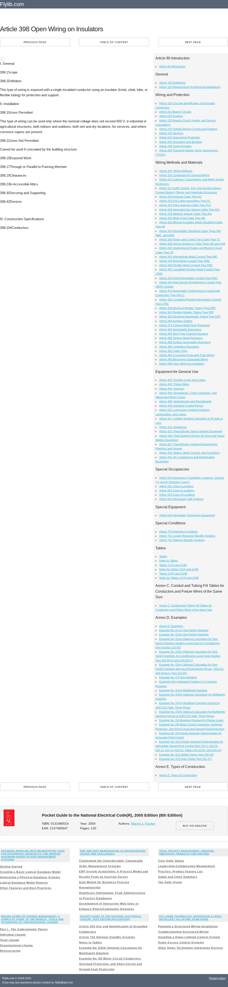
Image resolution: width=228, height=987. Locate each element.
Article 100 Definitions (172, 82)
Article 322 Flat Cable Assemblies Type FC (184, 201)
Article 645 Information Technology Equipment (187, 515)
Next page (193, 42)
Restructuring (10, 950)
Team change (9, 940)
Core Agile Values (171, 860)
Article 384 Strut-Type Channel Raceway (183, 333)
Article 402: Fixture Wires (174, 384)
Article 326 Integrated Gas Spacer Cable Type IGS (189, 209)
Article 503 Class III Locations (177, 494)
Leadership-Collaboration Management (186, 866)
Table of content (114, 42)
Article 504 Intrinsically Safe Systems (181, 499)
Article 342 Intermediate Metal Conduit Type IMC (188, 256)
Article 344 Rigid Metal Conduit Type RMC (184, 261)
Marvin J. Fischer (143, 823)
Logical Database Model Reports (24, 882)
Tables (163, 556)
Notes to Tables (168, 560)
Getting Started (11, 866)
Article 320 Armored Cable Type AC (180, 196)
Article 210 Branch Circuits (175, 111)
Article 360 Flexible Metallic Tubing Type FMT (186, 312)
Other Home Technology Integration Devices (190, 947)
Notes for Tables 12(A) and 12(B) (179, 577)
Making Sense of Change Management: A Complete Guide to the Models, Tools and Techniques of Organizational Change (32, 919)
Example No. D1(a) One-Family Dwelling (183, 630)
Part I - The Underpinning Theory (24, 929)
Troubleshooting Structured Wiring (183, 931)
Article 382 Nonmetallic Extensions (180, 329)
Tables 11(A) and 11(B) (173, 565)
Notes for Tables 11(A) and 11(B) (178, 569)
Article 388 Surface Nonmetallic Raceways (185, 342)
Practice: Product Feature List (180, 871)
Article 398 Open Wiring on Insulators (181, 363)
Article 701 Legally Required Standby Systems (187, 535)
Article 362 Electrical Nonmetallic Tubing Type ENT (190, 316)
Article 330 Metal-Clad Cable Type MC (182, 218)
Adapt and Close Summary (177, 876)
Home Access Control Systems (181, 942)
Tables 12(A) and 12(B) (173, 573)
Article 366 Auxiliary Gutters (175, 321)
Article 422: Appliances (173, 427)
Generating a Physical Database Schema (30, 877)
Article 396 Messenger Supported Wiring (183, 359)
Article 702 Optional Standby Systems (182, 540)
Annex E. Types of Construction (178, 775)
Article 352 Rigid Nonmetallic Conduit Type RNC (188, 278)
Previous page (35, 42)
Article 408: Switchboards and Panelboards (185, 401)
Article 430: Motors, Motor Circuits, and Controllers (189, 452)
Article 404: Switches (171, 388)
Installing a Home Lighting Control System (189, 937)
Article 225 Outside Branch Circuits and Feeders (188, 129)
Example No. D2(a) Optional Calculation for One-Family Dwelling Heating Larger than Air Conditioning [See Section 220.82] (187, 643)
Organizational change (16, 945)
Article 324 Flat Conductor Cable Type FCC (185, 205)
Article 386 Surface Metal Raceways (181, 338)
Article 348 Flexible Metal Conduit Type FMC (186, 265)
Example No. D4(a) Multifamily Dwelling (183, 690)
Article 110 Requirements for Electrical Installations (189, 87)
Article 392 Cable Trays (173, 351)
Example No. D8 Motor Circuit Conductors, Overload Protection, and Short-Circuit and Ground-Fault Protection (110, 964)
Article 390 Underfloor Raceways (179, 346)
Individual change (13, 934)
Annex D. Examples (171, 626)
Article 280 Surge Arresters (175, 146)
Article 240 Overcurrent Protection (179, 137)
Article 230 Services (171, 133)
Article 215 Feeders (171, 116)
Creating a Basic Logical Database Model (30, 872)
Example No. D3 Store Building (178, 677)
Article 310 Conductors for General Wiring (184, 175)
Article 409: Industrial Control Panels (181, 405)
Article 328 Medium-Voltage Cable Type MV (185, 213)
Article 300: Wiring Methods (175, 171)
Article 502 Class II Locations (176, 490)
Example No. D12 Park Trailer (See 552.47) (185, 759)
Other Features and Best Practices (25, 888)
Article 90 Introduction (172, 66)
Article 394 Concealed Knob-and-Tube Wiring (186, 355)
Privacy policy (217, 978)
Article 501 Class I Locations (176, 486)
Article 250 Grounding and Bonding (180, 142)
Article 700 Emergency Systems (178, 531)
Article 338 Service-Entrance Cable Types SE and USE (192, 243)
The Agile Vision (170, 882)
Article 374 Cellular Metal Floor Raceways (184, 325)
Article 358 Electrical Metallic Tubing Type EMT (187, 308)
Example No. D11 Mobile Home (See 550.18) (186, 754)
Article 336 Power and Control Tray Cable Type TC (189, 239)
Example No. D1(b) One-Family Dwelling (183, 634)
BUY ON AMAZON (195, 825)
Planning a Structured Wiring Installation (188, 926)
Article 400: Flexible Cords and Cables (182, 380)
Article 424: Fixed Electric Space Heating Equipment (190, 431)
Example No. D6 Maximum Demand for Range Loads (191, 720)
